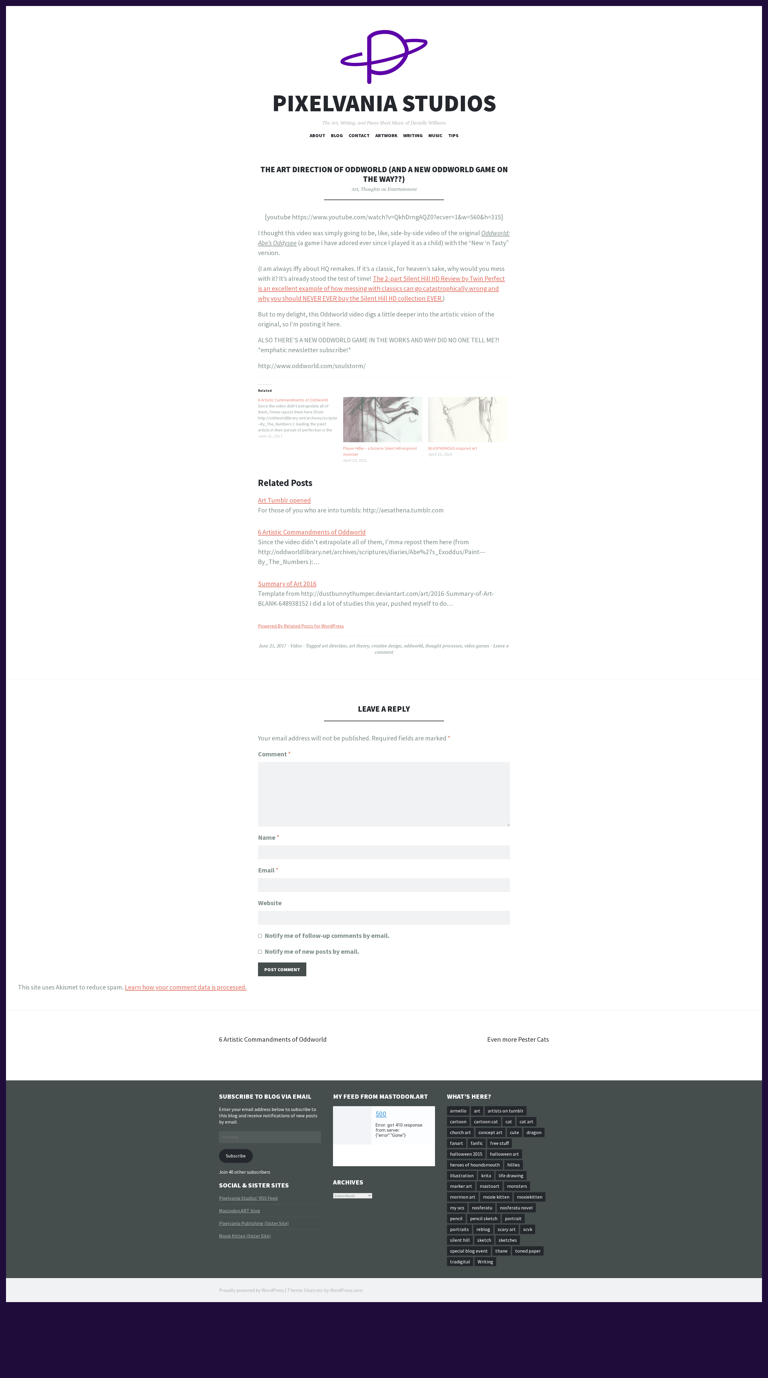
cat (509, 1121)
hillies (513, 1165)
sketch (484, 1240)
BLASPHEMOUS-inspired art (452, 448)
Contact (359, 135)
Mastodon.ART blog (239, 1211)
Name (268, 837)
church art (460, 1132)
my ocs (457, 1208)
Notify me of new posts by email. (312, 951)
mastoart (490, 1186)
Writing (413, 135)
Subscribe (236, 1156)
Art (355, 189)
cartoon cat (486, 1121)
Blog (337, 135)
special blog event (469, 1251)
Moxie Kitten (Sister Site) (245, 1236)
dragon (534, 1132)
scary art (507, 1229)
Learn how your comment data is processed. (186, 987)
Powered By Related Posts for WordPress (301, 626)
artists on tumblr (506, 1111)
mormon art (463, 1197)
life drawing (511, 1175)
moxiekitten (529, 1197)
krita (486, 1175)
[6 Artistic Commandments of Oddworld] (300, 418)
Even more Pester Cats (518, 1039)
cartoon (458, 1121)
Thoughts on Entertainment (389, 189)
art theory (359, 645)
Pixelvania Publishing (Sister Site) (254, 1223)
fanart (456, 1143)
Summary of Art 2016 (287, 583)
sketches (508, 1240)
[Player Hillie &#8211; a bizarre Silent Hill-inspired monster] (382, 419)
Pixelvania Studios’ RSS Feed (248, 1198)
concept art (490, 1132)
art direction (334, 645)
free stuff (499, 1143)
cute (514, 1132)
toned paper (528, 1251)
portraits (459, 1229)
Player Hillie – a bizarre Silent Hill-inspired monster (380, 451)
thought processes (443, 645)
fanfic (477, 1143)
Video (296, 645)
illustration (462, 1175)
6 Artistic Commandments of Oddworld (312, 532)
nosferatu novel (516, 1208)
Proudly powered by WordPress (251, 1290)
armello (458, 1111)
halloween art (504, 1154)
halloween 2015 (466, 1154)
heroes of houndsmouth (475, 1165)
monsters (517, 1186)
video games (476, 645)
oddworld (413, 645)
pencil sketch (483, 1218)
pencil (456, 1218)
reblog (483, 1229)
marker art (461, 1186)
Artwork (386, 135)
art (477, 1111)
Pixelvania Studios (384, 103)
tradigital (460, 1262)
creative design (386, 645)
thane (501, 1251)
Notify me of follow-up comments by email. (327, 935)
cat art (526, 1121)
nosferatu (482, 1208)
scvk (527, 1229)
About (317, 135)
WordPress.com (346, 1290)
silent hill (460, 1240)
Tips (453, 135)
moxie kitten (496, 1197)
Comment (274, 754)
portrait (513, 1218)
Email (268, 870)
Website (270, 903)
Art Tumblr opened (284, 500)
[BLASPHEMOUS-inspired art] (468, 419)
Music (435, 135)
